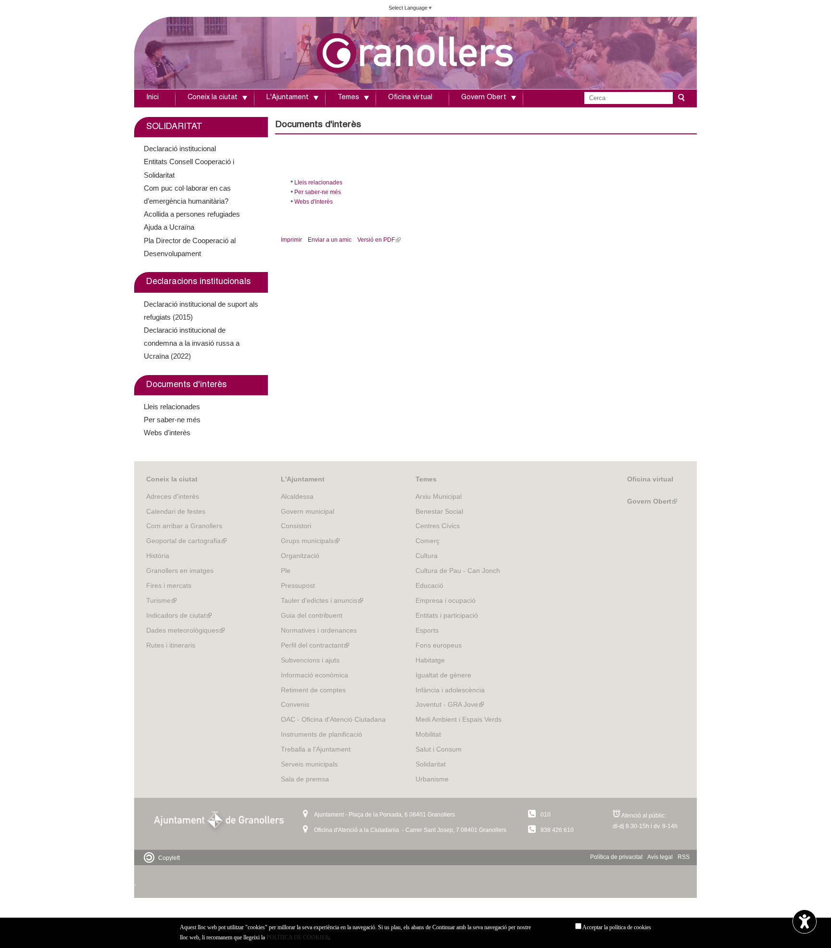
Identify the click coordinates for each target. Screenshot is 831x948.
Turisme (161, 600)
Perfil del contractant (315, 645)
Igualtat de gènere (443, 675)
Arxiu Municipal (439, 496)
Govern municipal (307, 511)
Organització (300, 555)
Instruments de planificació (321, 734)
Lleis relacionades (318, 182)
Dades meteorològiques (185, 630)
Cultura (427, 555)
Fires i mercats (168, 585)
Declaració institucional (180, 148)
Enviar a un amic (330, 239)
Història (157, 555)
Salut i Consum (439, 749)
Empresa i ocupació (446, 600)
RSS (684, 857)
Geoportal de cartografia (186, 541)
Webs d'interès (313, 201)
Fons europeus (439, 645)
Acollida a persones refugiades (192, 214)
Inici (152, 97)
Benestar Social (439, 511)
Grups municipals (310, 541)
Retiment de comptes (313, 690)
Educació (429, 585)
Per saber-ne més (317, 192)
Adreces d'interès (172, 496)
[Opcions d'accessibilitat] (805, 922)
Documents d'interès (186, 385)
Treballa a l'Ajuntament (316, 749)
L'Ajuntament (287, 97)
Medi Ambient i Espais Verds (459, 719)
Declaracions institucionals (198, 282)
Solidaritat (431, 764)
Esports (427, 630)
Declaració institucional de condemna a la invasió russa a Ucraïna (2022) (191, 343)
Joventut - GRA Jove (450, 704)
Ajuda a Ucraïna (169, 227)
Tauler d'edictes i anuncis (322, 600)
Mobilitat (428, 734)
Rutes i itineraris (170, 645)
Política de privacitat (616, 857)
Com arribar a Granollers (184, 526)
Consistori (296, 526)
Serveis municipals (309, 764)
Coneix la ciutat (213, 97)
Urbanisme (432, 779)
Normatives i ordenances (319, 630)
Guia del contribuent (311, 615)
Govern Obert (483, 97)
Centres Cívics (438, 526)
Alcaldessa (297, 496)
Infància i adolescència (450, 690)
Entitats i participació (447, 615)
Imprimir (291, 239)
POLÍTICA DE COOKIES (297, 937)
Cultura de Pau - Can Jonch (458, 570)
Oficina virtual (410, 97)
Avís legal (660, 857)
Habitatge (430, 660)
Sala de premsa (305, 779)
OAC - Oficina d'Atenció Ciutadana (333, 719)
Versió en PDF (377, 239)
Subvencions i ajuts (310, 660)
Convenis (295, 704)
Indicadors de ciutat (179, 615)
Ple (285, 570)
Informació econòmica (314, 675)
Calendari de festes (175, 511)
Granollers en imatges (180, 570)
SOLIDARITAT (174, 127)
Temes (348, 97)
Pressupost (298, 585)
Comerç (428, 541)
